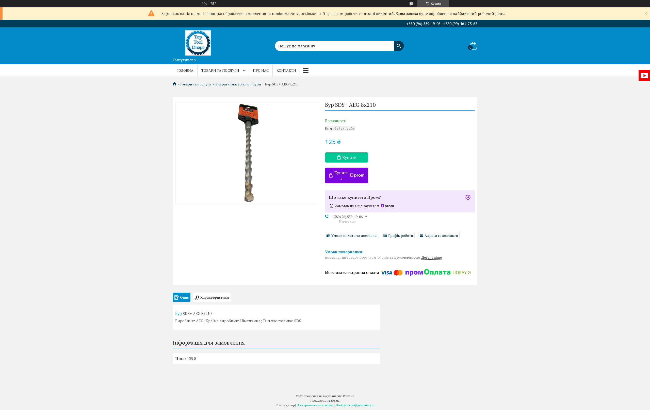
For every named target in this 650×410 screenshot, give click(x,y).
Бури (256, 84)
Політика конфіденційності (355, 405)
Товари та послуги (220, 70)
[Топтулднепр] (198, 41)
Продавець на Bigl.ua (325, 400)
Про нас (261, 70)
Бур (178, 313)
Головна (184, 70)
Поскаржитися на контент (315, 405)
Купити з (341, 175)
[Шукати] (399, 43)
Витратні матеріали (232, 84)
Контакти (286, 70)
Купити (349, 157)
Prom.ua (348, 396)
